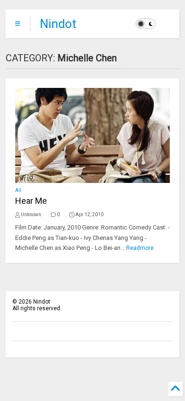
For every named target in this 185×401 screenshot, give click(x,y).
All (18, 190)
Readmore (140, 248)
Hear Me (31, 201)
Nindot (58, 24)
